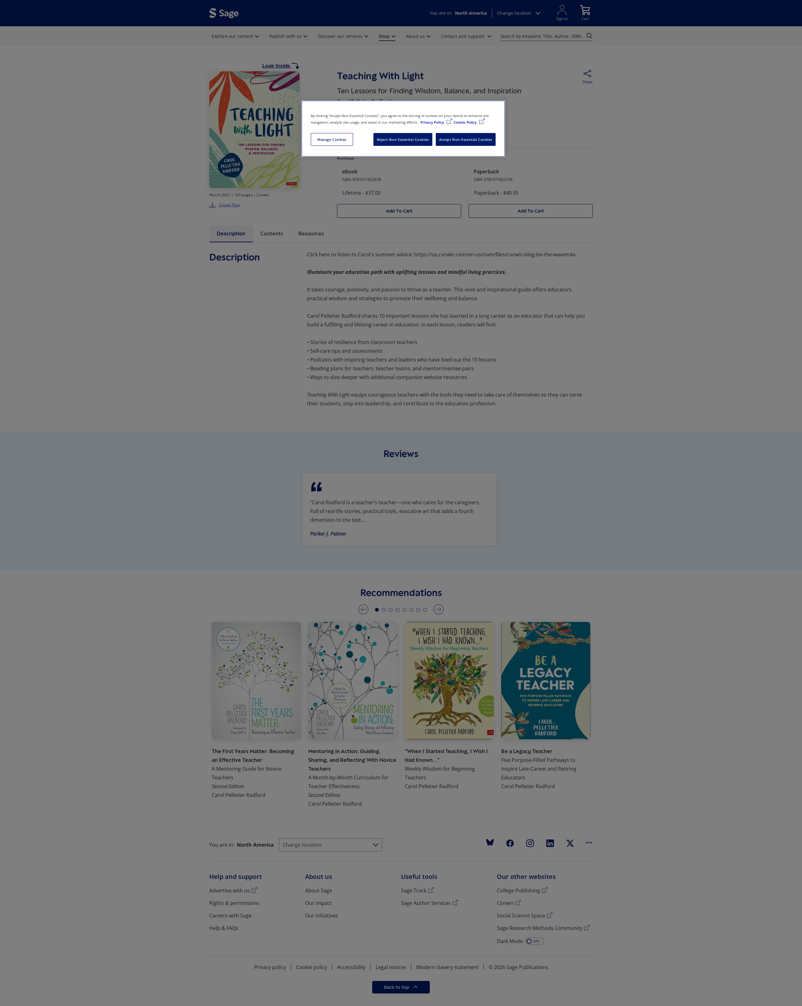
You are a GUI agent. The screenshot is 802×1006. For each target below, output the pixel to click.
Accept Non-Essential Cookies (465, 139)
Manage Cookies (331, 139)
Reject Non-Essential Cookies (403, 139)
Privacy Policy (432, 122)
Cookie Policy (465, 122)
